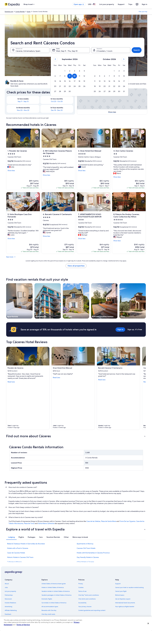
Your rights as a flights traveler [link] (124, 606)
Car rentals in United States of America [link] (54, 603)
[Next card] (143, 388)
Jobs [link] (6, 587)
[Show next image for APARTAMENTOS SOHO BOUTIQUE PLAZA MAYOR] (108, 202)
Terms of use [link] (82, 591)
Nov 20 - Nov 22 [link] (23, 110)
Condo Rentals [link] (20, 12)
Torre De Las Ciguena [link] (127, 521)
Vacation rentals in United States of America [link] (56, 591)
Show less (11, 170)
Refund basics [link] (119, 595)
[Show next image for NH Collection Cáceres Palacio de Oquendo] (72, 138)
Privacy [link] (80, 584)
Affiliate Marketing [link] (11, 610)
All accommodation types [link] (50, 606)
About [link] (7, 584)
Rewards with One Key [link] (49, 610)
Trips (130, 4)
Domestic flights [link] (47, 599)
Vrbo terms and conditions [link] (87, 599)
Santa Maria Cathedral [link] (46, 523)
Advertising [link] (8, 606)
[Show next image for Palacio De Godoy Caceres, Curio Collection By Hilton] (143, 202)
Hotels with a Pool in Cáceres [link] (17, 548)
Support (121, 4)
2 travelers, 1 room (104, 51)
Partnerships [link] (9, 595)
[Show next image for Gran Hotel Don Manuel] (108, 138)
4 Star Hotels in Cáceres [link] (85, 562)
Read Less (11, 382)
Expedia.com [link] (9, 12)
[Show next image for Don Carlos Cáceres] (143, 138)
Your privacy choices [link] (84, 606)
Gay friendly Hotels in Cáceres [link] (88, 557)
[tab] (11, 537)
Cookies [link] (80, 587)
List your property (106, 4)
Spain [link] (29, 12)
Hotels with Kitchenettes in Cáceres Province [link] (93, 553)
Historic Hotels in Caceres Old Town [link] (20, 557)
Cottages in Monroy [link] (14, 562)
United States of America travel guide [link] (54, 584)
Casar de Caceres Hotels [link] (16, 553)
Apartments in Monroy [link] (85, 544)
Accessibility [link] (82, 603)
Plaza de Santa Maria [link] (108, 521)
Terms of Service (23, 625)
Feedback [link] (8, 614)
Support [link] (118, 584)
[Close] (148, 623)
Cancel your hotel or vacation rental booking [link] (129, 587)
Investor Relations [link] (10, 603)
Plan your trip (143, 12)
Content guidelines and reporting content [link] (91, 610)
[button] (64, 70)
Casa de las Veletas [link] (93, 521)
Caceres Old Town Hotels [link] (86, 548)
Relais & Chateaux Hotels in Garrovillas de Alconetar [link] (26, 544)
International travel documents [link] (125, 603)
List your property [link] (10, 591)
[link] (37, 132)
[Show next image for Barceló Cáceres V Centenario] (72, 202)
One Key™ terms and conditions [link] (88, 595)
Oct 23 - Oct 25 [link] (57, 101)
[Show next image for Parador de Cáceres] (37, 138)
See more (9, 257)
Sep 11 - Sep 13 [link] (23, 101)
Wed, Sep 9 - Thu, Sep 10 (67, 51)
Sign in (144, 4)
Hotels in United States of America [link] (53, 587)
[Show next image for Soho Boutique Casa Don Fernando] (37, 202)
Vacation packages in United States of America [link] (56, 595)
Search (137, 50)
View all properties (76, 266)
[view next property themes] (146, 301)
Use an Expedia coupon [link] (122, 599)
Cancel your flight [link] (120, 591)
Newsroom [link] (8, 599)
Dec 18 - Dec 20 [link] (57, 110)
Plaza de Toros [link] (29, 523)
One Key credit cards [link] (48, 614)
